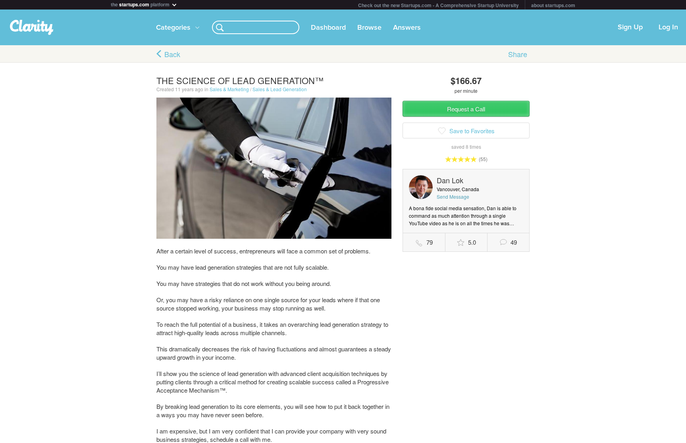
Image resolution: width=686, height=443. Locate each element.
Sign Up (630, 27)
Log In (668, 27)
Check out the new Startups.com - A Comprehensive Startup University (438, 5)
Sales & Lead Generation (279, 89)
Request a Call (466, 109)
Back (172, 54)
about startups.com (553, 5)
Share (517, 54)
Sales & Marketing (229, 89)
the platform (141, 4)
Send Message (453, 196)
